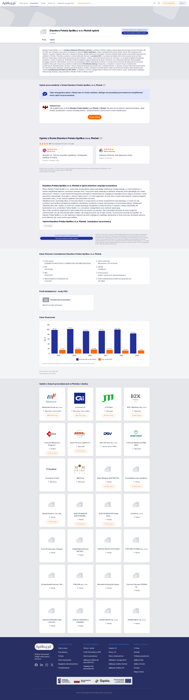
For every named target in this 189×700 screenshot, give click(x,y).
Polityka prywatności (141, 656)
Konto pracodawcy (90, 656)
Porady (43, 3)
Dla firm (182, 3)
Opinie (52, 40)
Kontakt (137, 652)
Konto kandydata (169, 3)
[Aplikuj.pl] (44, 646)
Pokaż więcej (48, 226)
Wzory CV (112, 652)
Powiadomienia (63, 668)
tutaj (70, 170)
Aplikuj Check (138, 660)
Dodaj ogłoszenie (84, 3)
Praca (44, 40)
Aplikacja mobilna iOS (116, 668)
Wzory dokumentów (116, 656)
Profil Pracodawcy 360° (92, 652)
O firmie (136, 648)
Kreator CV (51, 3)
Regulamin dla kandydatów (68, 664)
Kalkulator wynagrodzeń (66, 3)
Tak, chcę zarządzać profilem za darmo (134, 33)
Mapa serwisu (139, 672)
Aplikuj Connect (139, 664)
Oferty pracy (23, 3)
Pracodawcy (34, 3)
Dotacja (137, 668)
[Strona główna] (9, 3)
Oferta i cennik (88, 648)
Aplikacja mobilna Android (118, 664)
